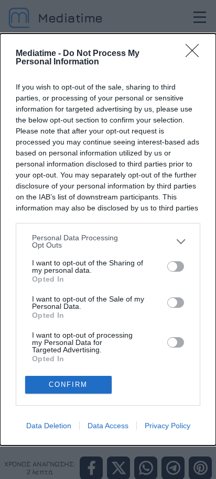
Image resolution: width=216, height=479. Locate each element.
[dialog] (108, 239)
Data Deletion (48, 425)
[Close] (196, 54)
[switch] (175, 266)
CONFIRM (68, 384)
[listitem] (108, 241)
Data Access (108, 425)
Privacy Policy (167, 425)
